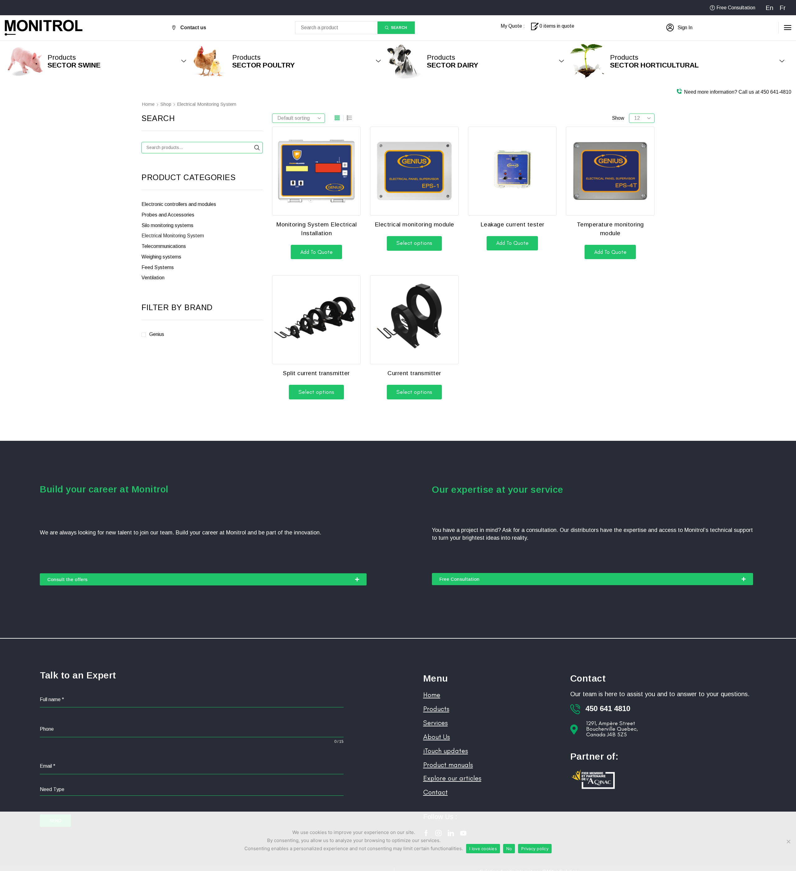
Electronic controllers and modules (178, 204)
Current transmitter (414, 373)
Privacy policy (534, 848)
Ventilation (152, 277)
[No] (788, 841)
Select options (414, 243)
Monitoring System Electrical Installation (316, 229)
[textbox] (192, 789)
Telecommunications (163, 246)
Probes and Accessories (167, 214)
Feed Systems (157, 267)
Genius (156, 334)
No (509, 848)
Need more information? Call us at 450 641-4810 (737, 92)
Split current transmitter (316, 373)
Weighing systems (161, 256)
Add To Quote (316, 252)
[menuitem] (769, 7)
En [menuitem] (769, 7)
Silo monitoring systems (167, 225)
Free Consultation (735, 7)
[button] (679, 28)
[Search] (257, 147)
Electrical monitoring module (414, 224)
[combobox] (192, 790)
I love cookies (483, 848)
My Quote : (513, 26)
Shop (165, 104)
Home (148, 104)
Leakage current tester (512, 224)
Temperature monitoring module (610, 229)
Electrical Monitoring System (172, 235)
